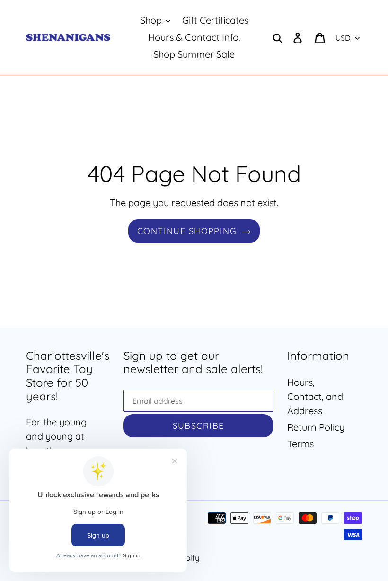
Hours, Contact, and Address (315, 396)
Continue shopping (187, 230)
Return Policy (315, 427)
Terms (300, 444)
